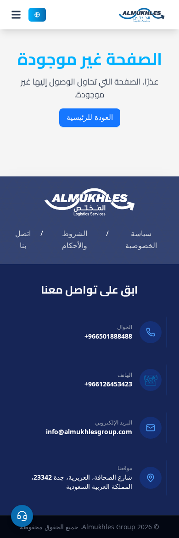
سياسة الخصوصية (141, 239)
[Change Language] (37, 15)
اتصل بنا (23, 239)
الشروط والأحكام (74, 239)
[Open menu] (16, 14)
